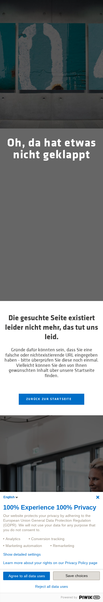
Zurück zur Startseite (49, 399)
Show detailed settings (22, 554)
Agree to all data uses (26, 576)
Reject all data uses (51, 586)
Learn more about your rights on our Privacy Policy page (50, 563)
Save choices (76, 576)
